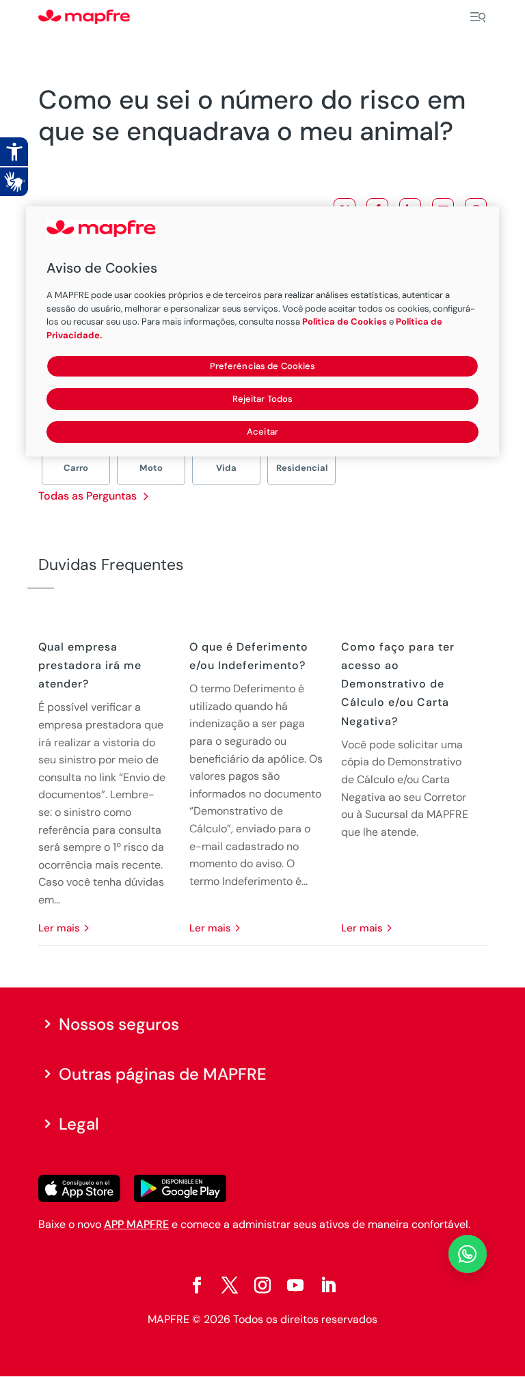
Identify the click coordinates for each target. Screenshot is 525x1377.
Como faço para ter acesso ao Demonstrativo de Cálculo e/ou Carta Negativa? (398, 684)
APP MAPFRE (136, 1224)
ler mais (59, 928)
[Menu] (477, 17)
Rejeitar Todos (262, 399)
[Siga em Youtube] (295, 1285)
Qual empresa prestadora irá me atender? (90, 665)
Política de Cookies (344, 321)
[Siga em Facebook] (197, 1285)
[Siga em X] (229, 1285)
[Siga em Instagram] (262, 1285)
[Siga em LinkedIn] (328, 1285)
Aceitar (262, 431)
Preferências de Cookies (263, 366)
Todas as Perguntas (87, 496)
